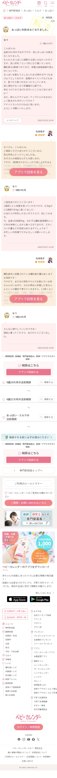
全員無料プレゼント (42, 639)
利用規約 (47, 756)
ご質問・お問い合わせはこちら (28, 503)
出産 (7, 643)
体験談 (8, 659)
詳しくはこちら (43, 592)
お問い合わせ (27, 761)
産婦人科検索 (11, 691)
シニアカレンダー (41, 672)
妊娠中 (8, 639)
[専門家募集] (28, 518)
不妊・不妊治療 (12, 651)
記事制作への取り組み (16, 611)
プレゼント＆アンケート (43, 635)
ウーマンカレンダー (42, 668)
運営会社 (38, 748)
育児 (7, 647)
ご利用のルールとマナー (28, 483)
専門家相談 (14, 10)
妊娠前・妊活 (11, 635)
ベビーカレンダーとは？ (23, 748)
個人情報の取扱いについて (19, 752)
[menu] (52, 4)
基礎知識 (9, 631)
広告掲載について (34, 756)
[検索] (45, 4)
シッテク (37, 677)
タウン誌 (37, 627)
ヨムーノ (37, 680)
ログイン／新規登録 (28, 727)
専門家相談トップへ (31, 470)
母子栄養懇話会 (40, 709)
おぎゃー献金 (39, 705)
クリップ (14, 120)
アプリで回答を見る (28, 172)
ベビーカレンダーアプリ (43, 652)
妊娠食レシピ (11, 671)
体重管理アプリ (40, 656)
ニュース (9, 623)
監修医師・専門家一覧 (16, 617)
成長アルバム (11, 679)
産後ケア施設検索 (13, 687)
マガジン (37, 623)
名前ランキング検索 (42, 615)
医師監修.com (40, 684)
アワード (37, 619)
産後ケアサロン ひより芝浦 (43, 692)
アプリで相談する (28, 372)
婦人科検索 (10, 695)
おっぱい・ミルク (32, 10)
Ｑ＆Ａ (8, 655)
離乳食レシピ (11, 667)
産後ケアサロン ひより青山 (43, 688)
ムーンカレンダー (41, 665)
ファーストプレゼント (43, 643)
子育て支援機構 (40, 701)
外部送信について (39, 752)
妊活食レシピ (11, 675)
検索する (48, 382)
